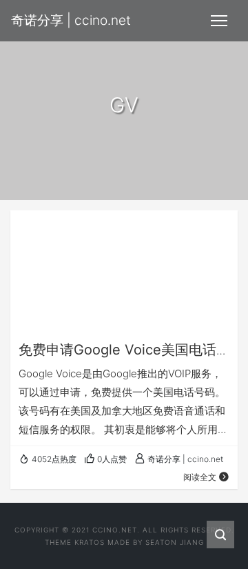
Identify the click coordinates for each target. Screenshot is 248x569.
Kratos (89, 542)
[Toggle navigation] (219, 21)
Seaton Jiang (174, 542)
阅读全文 (199, 477)
